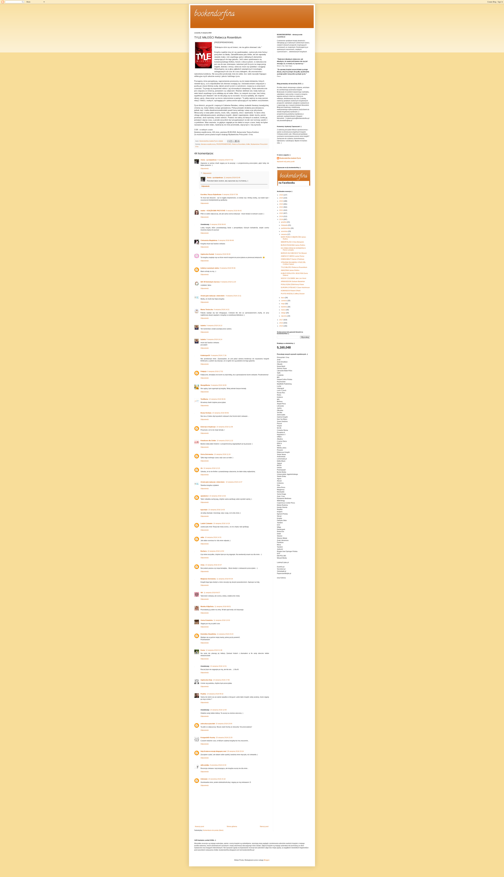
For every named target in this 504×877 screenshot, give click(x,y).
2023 (281, 204)
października (286, 228)
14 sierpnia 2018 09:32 (215, 694)
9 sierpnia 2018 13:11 (233, 296)
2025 (281, 198)
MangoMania (205, 385)
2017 (281, 320)
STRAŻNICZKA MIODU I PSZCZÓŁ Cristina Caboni (293, 263)
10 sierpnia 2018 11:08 (224, 427)
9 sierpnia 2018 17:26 (218, 355)
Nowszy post (199, 826)
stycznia (284, 316)
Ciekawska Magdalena (209, 240)
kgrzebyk (204, 510)
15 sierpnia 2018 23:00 (224, 724)
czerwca (284, 301)
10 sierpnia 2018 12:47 (234, 482)
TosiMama (204, 399)
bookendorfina (214, 14)
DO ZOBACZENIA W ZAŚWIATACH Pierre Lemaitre (293, 249)
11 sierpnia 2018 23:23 (225, 634)
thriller (248, 144)
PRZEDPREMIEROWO (223, 144)
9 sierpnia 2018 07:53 (225, 160)
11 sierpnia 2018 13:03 (222, 620)
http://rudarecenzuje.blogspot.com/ (213, 751)
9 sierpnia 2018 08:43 (218, 224)
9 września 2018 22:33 (218, 765)
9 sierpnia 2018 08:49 (226, 240)
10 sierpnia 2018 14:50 (216, 551)
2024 (281, 201)
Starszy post (264, 826)
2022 (281, 207)
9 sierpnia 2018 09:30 (222, 254)
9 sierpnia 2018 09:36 (227, 268)
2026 (281, 195)
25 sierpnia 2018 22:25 (224, 737)
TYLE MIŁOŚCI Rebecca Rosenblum (294, 267)
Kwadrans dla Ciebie (208, 441)
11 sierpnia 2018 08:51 (222, 606)
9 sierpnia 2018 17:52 (215, 371)
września (284, 231)
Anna (202, 565)
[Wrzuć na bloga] (231, 141)
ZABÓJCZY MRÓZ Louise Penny (292, 256)
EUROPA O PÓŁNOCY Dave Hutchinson (295, 287)
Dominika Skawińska (208, 634)
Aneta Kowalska (207, 620)
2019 (281, 216)
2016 (281, 323)
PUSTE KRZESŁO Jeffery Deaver (293, 294)
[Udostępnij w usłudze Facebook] (236, 141)
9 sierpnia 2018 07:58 (230, 194)
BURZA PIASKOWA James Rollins (293, 245)
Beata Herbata (206, 413)
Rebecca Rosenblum (238, 144)
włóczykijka (205, 765)
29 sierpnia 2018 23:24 (235, 751)
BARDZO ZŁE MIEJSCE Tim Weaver (294, 253)
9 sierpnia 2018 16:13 (214, 325)
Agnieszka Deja (206, 680)
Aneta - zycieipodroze (209, 160)
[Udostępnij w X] (233, 141)
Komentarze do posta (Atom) (213, 830)
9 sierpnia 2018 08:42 (234, 211)
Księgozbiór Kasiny (208, 737)
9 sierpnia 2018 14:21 (221, 309)
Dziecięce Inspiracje (208, 427)
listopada (284, 225)
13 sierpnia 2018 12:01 (218, 666)
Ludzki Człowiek (206, 523)
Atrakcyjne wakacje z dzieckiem (213, 296)
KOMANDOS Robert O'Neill (290, 291)
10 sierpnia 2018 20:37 (213, 565)
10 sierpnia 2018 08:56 (220, 413)
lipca (283, 298)
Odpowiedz (205, 168)
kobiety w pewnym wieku (210, 268)
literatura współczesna (208, 144)
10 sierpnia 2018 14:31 (213, 537)
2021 (281, 210)
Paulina (203, 694)
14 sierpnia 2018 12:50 (218, 710)
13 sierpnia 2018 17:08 (221, 680)
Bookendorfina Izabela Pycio (290, 158)
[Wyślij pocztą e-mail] (228, 141)
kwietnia (284, 307)
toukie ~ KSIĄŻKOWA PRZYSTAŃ (213, 211)
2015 (281, 326)
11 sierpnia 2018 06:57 (212, 593)
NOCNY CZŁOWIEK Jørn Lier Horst (293, 278)
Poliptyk (204, 371)
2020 (281, 213)
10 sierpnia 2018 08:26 (217, 399)
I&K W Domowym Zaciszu (210, 282)
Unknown (204, 779)
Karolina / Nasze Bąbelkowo (211, 194)
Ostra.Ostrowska (207, 454)
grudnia (284, 222)
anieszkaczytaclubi (208, 724)
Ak (202, 468)
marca (283, 310)
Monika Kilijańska (207, 606)
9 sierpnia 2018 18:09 (218, 385)
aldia (202, 537)
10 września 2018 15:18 (216, 779)
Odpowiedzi (207, 173)
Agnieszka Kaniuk (207, 254)
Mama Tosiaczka (207, 309)
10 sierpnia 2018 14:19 (221, 523)
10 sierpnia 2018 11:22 (225, 441)
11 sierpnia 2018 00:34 (225, 579)
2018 (281, 219)
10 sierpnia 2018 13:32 (217, 496)
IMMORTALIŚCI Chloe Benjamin (292, 242)
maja (283, 304)
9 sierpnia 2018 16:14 (214, 339)
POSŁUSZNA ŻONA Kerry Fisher (292, 284)
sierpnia (284, 234)
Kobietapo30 (205, 355)
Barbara (204, 551)
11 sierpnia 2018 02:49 (232, 178)
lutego (283, 313)
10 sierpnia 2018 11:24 (222, 454)
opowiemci (205, 496)
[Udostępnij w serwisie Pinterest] (238, 141)
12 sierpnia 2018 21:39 (214, 650)
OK (202, 593)
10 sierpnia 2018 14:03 (216, 510)
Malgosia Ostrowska (208, 579)
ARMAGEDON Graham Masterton (293, 281)
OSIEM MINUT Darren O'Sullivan (292, 259)
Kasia (203, 650)
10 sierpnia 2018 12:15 (211, 468)
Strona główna (232, 826)
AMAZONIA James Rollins (290, 270)
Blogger (266, 860)
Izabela (203, 325)
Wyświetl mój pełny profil (286, 162)
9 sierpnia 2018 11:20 (228, 282)
